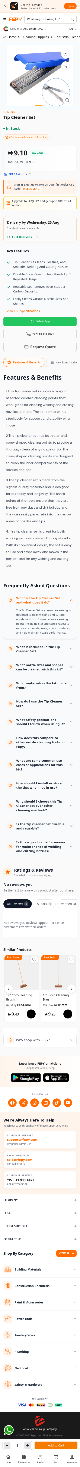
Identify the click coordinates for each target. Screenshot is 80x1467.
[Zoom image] (67, 100)
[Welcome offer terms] (44, 188)
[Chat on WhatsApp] (8, 1430)
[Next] (71, 988)
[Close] (5, 6)
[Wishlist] (65, 54)
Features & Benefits (27, 362)
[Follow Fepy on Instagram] (34, 1102)
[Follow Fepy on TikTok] (56, 1102)
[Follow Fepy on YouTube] (68, 1102)
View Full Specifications (23, 311)
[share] (65, 65)
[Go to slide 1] (38, 105)
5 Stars (44, 904)
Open (70, 6)
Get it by (18, 1005)
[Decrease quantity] (7, 1445)
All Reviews (17, 904)
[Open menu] (4, 19)
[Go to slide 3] (44, 105)
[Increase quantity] (27, 1445)
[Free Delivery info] (36, 237)
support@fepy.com (22, 1140)
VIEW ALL (65, 1253)
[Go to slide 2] (43, 105)
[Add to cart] (31, 1013)
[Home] (15, 19)
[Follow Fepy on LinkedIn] (45, 1102)
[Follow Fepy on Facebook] (12, 1102)
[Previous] (8, 988)
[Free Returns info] (30, 174)
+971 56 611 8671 (21, 1180)
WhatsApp (43, 321)
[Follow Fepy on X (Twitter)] (23, 1102)
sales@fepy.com (19, 1160)
